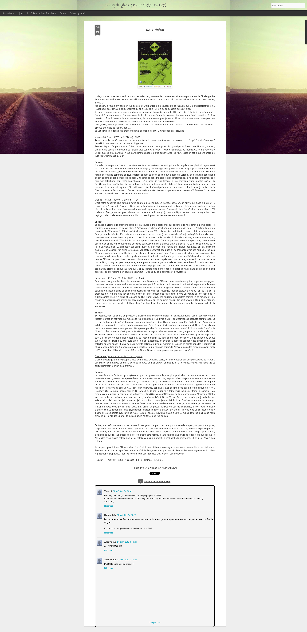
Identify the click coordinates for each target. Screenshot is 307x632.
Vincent (107, 490)
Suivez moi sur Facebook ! (44, 13)
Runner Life (109, 514)
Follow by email (77, 13)
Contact (63, 13)
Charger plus (155, 622)
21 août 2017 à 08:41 (122, 490)
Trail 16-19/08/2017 (155, 30)
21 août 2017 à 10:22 (126, 514)
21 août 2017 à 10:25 (126, 559)
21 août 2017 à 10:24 (126, 541)
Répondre (108, 505)
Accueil (24, 13)
